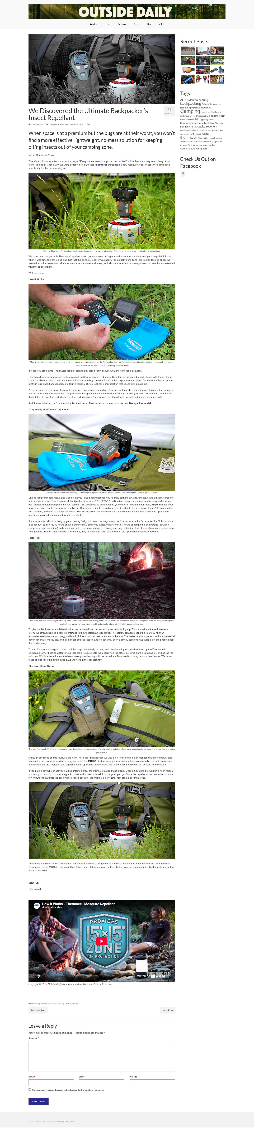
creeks (193, 116)
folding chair (218, 115)
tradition (206, 138)
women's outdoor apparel (194, 148)
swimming (184, 134)
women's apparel (213, 141)
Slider (81, 124)
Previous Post (38, 1010)
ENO (208, 116)
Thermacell (101, 164)
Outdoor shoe (195, 130)
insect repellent (47, 1004)
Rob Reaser (38, 124)
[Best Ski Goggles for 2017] (187, 70)
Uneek (212, 138)
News (67, 124)
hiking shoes (208, 119)
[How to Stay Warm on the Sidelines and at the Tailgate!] (202, 79)
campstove (205, 112)
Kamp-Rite (213, 123)
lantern (189, 126)
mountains (184, 130)
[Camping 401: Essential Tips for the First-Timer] (217, 51)
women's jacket (207, 145)
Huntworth (185, 123)
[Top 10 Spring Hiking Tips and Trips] (202, 70)
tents (205, 133)
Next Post (167, 1010)
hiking (199, 119)
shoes (204, 130)
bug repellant (190, 108)
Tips (200, 138)
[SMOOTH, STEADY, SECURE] (187, 51)
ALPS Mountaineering (194, 100)
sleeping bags (215, 130)
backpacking (35, 1004)
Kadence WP (70, 1121)
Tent (191, 134)
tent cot (198, 134)
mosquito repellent (61, 1004)
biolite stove (212, 104)
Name (32, 1077)
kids (182, 126)
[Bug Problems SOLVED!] (217, 70)
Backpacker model (140, 403)
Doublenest (201, 116)
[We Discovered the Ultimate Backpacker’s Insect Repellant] (202, 60)
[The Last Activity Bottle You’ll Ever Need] (187, 79)
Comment (34, 1038)
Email (82, 1077)
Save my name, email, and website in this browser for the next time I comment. (68, 1090)
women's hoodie (189, 145)
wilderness (197, 141)
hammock (190, 119)
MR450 (92, 761)
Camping (190, 111)
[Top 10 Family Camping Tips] (217, 60)
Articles (61, 124)
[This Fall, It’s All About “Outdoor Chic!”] (202, 51)
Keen (221, 123)
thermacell (74, 1004)
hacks (182, 119)
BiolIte (204, 104)
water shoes (185, 142)
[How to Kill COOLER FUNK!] (217, 79)
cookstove (184, 116)
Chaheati (216, 112)
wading (219, 138)
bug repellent (203, 107)
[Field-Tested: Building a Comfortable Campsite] (187, 60)
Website (133, 1077)
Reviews (74, 124)
